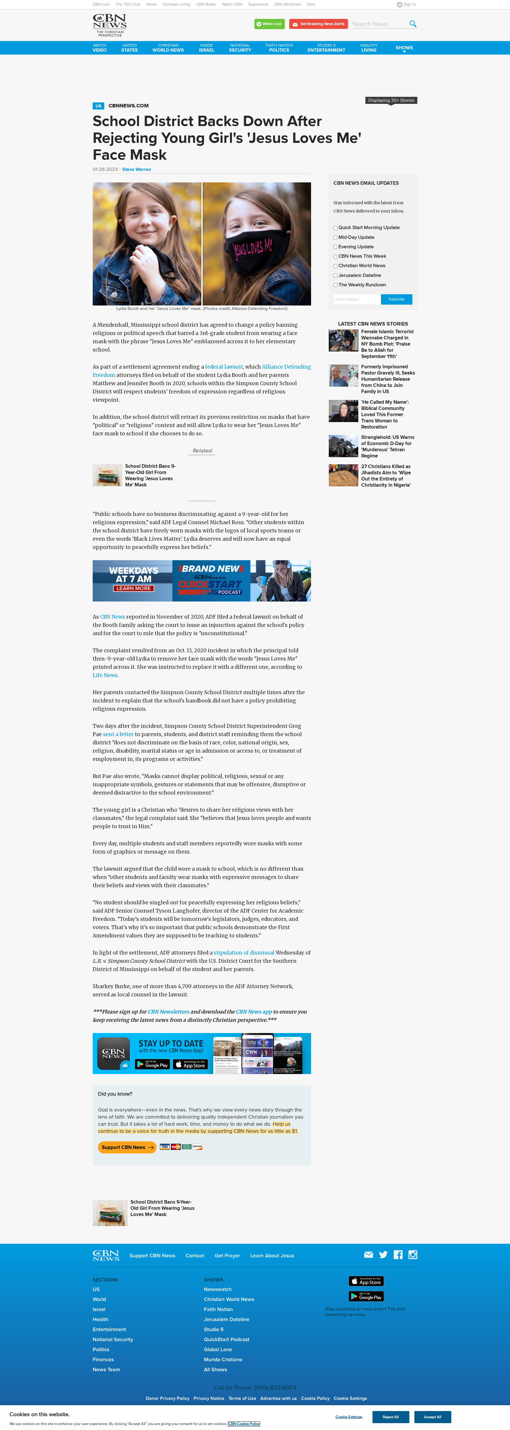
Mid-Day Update (357, 237)
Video (100, 48)
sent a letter (118, 734)
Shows (404, 47)
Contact (195, 1256)
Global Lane (218, 1349)
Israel (206, 48)
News (151, 4)
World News (168, 48)
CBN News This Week (362, 256)
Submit (413, 23)
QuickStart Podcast (226, 1339)
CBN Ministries (287, 4)
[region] (255, 1417)
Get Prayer (227, 1256)
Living (369, 48)
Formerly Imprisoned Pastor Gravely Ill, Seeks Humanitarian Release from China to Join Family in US (388, 379)
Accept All (432, 1417)
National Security (113, 1339)
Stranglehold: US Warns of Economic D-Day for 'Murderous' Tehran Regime (387, 446)
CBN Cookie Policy (243, 1424)
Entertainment (326, 48)
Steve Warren (136, 169)
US (98, 106)
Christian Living (176, 4)
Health (100, 1319)
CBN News (112, 617)
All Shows (215, 1369)
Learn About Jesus (272, 1256)
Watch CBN (232, 4)
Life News (105, 675)
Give (311, 4)
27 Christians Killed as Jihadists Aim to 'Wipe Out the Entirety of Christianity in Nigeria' (386, 475)
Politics (279, 48)
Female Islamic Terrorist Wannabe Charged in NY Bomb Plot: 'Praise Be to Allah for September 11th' (387, 344)
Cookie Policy (315, 1398)
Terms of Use (242, 1398)
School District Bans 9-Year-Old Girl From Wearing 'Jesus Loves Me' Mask (150, 475)
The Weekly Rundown (362, 284)
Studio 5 (214, 1329)
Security (240, 48)
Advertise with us (278, 1398)
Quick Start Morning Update (369, 227)
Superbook (258, 4)
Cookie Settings (350, 1398)
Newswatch (218, 1289)
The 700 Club (127, 4)
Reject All (391, 1417)
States (129, 48)
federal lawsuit (224, 367)
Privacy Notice (209, 1398)
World (99, 1299)
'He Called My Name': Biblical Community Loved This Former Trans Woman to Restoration (385, 414)
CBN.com (101, 4)
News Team (106, 1369)
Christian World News (362, 265)
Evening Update (356, 246)
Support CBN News (123, 1147)
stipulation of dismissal (244, 952)
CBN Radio (206, 4)
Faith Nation (218, 1309)
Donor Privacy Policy (167, 1398)
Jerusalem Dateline (360, 275)
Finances (103, 1359)
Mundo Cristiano (223, 1359)
